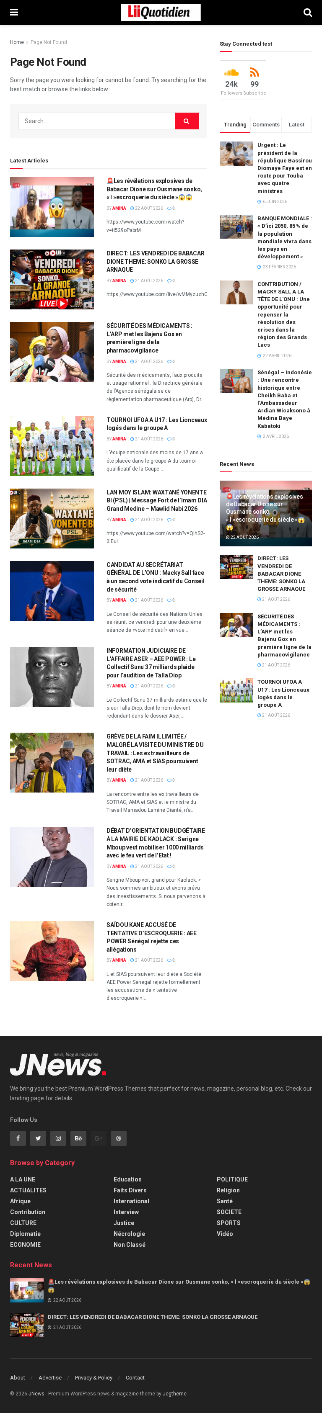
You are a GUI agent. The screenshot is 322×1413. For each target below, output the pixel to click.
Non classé (129, 1244)
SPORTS (229, 1223)
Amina (119, 208)
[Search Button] (187, 121)
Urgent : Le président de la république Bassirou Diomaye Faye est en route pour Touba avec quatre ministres (284, 168)
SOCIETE (229, 1212)
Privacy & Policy (93, 1377)
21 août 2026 (148, 280)
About (17, 1377)
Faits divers (130, 1190)
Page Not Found (49, 42)
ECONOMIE (25, 1244)
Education (128, 1179)
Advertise (50, 1377)
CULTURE (23, 1223)
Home (17, 42)
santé (225, 1201)
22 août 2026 (148, 208)
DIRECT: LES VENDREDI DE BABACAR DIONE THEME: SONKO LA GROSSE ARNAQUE (155, 261)
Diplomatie (25, 1233)
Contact (135, 1377)
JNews (36, 1394)
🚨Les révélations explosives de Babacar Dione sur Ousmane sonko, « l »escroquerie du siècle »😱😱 (154, 189)
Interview (126, 1212)
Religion (228, 1190)
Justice (124, 1223)
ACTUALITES (28, 1190)
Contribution (27, 1212)
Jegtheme (175, 1394)
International (131, 1201)
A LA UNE (22, 1179)
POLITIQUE (232, 1179)
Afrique (20, 1201)
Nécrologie (129, 1233)
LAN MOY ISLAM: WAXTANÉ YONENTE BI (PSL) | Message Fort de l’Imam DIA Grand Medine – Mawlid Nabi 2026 (156, 500)
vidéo (225, 1233)
